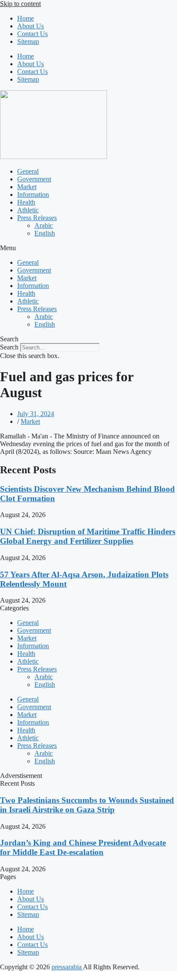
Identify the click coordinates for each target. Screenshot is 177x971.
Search (9, 347)
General (28, 171)
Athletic (28, 210)
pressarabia (67, 967)
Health (26, 202)
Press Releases (37, 217)
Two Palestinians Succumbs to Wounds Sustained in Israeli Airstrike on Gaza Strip (87, 805)
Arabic (43, 225)
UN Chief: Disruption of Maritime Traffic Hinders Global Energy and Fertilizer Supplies (87, 536)
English (44, 233)
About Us (30, 26)
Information (33, 194)
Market (27, 186)
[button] (88, 248)
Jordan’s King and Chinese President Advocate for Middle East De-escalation (83, 847)
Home (25, 18)
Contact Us (32, 33)
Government (34, 179)
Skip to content (20, 3)
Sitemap (28, 41)
